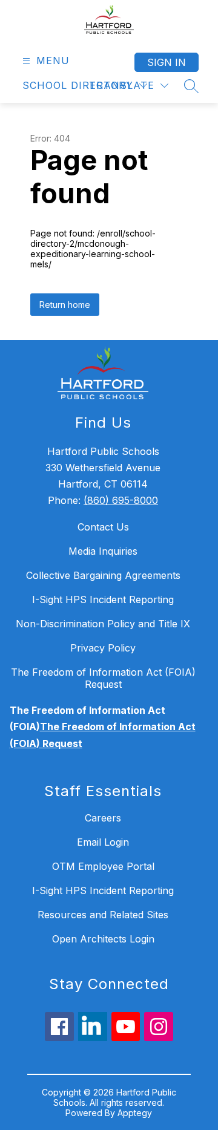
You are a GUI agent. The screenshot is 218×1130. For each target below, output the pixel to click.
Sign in (166, 62)
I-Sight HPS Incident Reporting (103, 599)
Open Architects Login (103, 939)
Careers (103, 818)
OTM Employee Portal (103, 866)
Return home (64, 304)
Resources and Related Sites (103, 915)
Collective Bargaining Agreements (103, 575)
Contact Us (103, 527)
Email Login (103, 842)
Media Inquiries (102, 551)
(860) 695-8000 (121, 500)
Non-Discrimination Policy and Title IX (103, 624)
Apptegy (134, 1113)
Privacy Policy (103, 648)
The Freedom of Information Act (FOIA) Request (103, 678)
